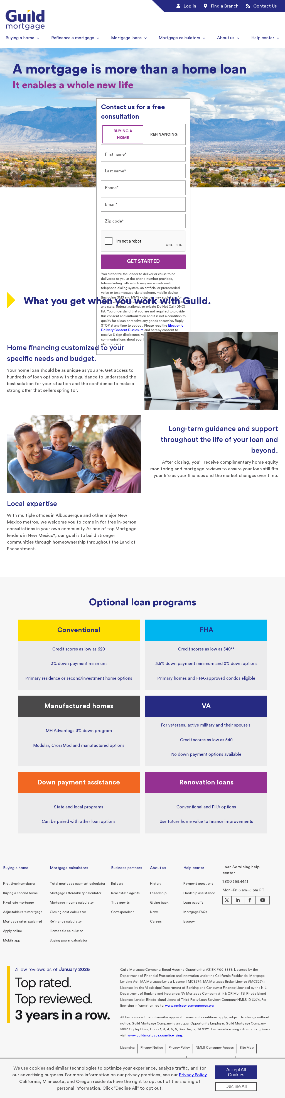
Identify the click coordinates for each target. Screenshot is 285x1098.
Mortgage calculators (69, 868)
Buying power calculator (68, 940)
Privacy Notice (152, 1047)
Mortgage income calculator (72, 902)
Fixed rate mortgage (18, 902)
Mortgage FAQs (195, 912)
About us (158, 868)
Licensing (127, 1047)
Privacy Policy (179, 1047)
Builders (117, 883)
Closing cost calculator (68, 912)
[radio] (122, 134)
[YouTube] (263, 900)
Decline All (236, 1086)
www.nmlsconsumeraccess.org (189, 1005)
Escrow (189, 921)
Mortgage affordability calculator (75, 893)
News (154, 912)
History (155, 883)
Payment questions (198, 883)
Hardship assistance (199, 893)
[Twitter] (226, 900)
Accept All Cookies (236, 1072)
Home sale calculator (66, 931)
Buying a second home (20, 893)
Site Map (247, 1047)
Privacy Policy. (193, 1075)
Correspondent (122, 912)
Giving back (159, 902)
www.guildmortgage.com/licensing (154, 1035)
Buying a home (15, 868)
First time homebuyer (19, 883)
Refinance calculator (66, 921)
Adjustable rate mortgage (22, 912)
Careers (156, 921)
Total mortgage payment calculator (77, 883)
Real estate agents (125, 893)
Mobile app (11, 940)
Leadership (158, 893)
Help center (193, 868)
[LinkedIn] (237, 900)
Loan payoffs (193, 902)
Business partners (126, 868)
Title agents (120, 902)
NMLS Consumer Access (215, 1047)
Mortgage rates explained (22, 921)
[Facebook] (250, 900)
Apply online (12, 931)
